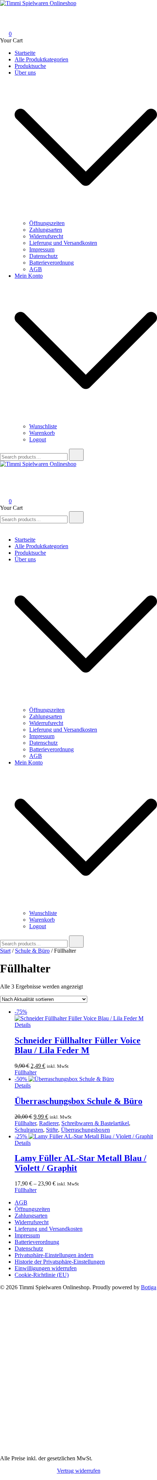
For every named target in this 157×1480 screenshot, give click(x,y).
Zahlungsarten (45, 230)
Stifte (52, 1130)
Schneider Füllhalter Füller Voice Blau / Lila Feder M (78, 1045)
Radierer (48, 1123)
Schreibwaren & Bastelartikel (95, 1123)
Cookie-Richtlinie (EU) (42, 1275)
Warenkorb (42, 433)
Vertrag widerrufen (78, 1471)
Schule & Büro (32, 951)
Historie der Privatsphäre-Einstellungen (60, 1262)
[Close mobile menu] (3, 527)
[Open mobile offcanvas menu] (3, 470)
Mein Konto (29, 276)
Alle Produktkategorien (41, 59)
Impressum (41, 249)
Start (5, 951)
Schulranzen (29, 1130)
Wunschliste (43, 426)
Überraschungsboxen (85, 1130)
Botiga (148, 1287)
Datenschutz (43, 256)
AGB (35, 269)
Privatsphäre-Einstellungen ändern (54, 1255)
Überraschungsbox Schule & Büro (78, 1101)
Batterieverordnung (51, 262)
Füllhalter (26, 1072)
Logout (37, 439)
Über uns (25, 72)
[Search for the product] (76, 455)
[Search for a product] (7, 13)
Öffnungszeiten (47, 223)
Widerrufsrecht (46, 236)
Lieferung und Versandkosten (63, 243)
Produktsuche (30, 66)
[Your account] (4, 23)
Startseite (25, 53)
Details (23, 1025)
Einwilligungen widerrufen (46, 1268)
